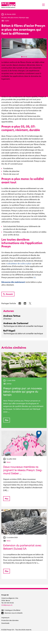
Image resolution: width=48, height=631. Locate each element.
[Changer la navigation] (43, 5)
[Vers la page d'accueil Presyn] (8, 4)
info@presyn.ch (6, 605)
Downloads (5, 623)
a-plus (7, 21)
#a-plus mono (13, 17)
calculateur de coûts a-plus (19, 263)
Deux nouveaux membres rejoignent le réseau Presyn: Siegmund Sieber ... (22, 470)
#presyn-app (24, 17)
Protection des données (10, 620)
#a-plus (4, 17)
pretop (9, 384)
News (8, 462)
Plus (6, 420)
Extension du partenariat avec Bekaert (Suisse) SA (22, 547)
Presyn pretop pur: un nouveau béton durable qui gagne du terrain (22, 391)
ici (35, 277)
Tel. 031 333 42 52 (7, 603)
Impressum (5, 618)
